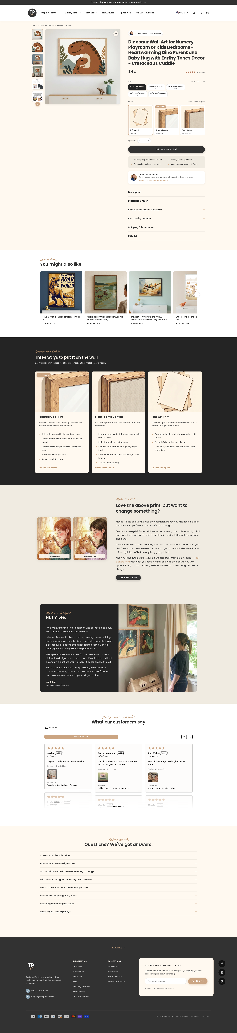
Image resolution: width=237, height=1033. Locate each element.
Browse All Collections (200, 1016)
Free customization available (166, 209)
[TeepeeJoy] (32, 13)
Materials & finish (166, 201)
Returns (166, 236)
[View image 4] (37, 71)
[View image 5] (37, 84)
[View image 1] (37, 34)
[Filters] (184, 737)
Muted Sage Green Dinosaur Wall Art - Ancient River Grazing (105, 318)
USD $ (182, 12)
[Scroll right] (197, 294)
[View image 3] (37, 59)
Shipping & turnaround (166, 227)
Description (166, 192)
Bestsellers (113, 971)
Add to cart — (166, 149)
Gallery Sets (71, 12)
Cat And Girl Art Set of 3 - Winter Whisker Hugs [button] (162, 788)
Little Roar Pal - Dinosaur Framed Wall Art (194, 318)
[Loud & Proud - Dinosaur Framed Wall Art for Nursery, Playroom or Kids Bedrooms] (61, 292)
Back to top (117, 947)
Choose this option (49, 467)
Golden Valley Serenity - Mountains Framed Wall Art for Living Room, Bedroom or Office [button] (113, 788)
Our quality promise (166, 218)
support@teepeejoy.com (42, 996)
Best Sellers (92, 12)
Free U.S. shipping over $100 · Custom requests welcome (118, 2)
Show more (117, 806)
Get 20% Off (198, 981)
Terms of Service (81, 996)
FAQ (75, 981)
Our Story (77, 976)
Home (34, 25)
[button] (193, 12)
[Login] (200, 12)
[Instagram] (221, 972)
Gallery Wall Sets (115, 976)
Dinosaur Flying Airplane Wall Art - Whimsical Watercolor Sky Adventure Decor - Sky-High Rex (149, 318)
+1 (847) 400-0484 (39, 990)
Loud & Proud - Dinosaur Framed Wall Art (60, 318)
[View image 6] (37, 96)
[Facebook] (221, 963)
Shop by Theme (48, 12)
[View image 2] (37, 47)
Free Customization (145, 12)
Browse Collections (116, 981)
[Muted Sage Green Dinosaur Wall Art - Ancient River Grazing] (106, 292)
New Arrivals (107, 12)
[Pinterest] (221, 981)
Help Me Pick (124, 12)
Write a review (81, 736)
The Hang (77, 966)
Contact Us (78, 971)
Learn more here (128, 577)
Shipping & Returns (81, 986)
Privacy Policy (79, 991)
